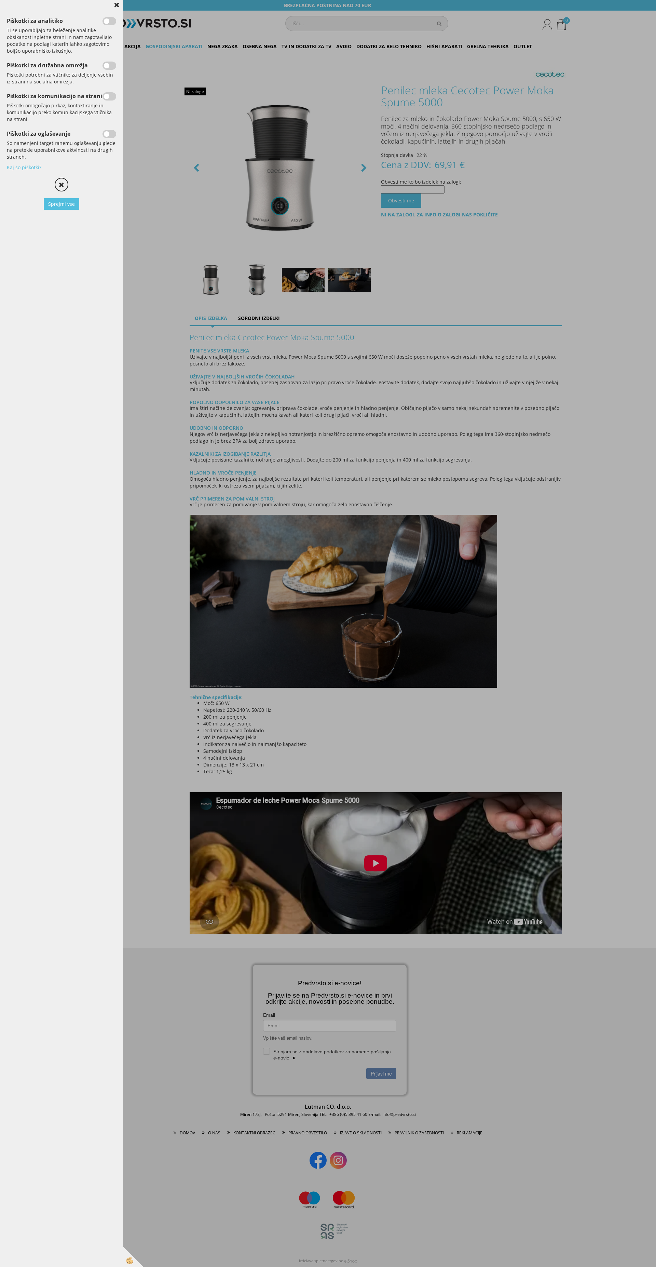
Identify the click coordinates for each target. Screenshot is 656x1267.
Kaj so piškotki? (24, 167)
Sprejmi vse (61, 204)
